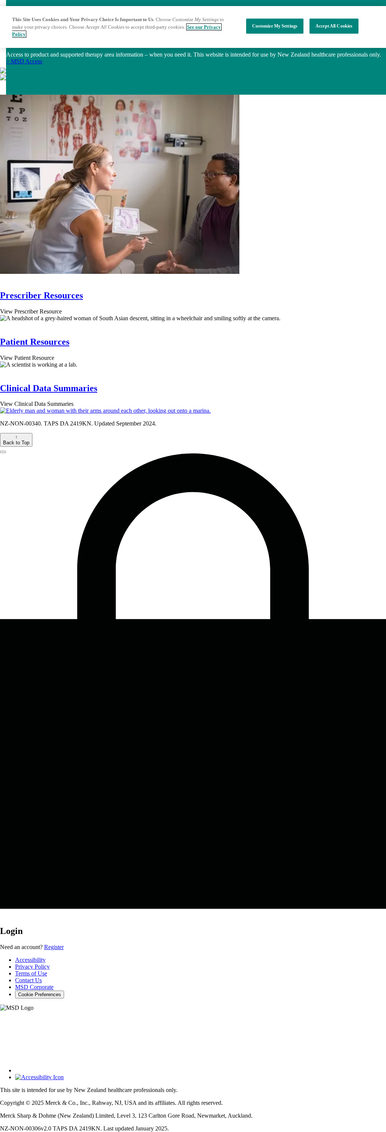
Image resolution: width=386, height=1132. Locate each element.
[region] (193, 27)
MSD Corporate (34, 987)
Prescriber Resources (41, 295)
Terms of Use (31, 973)
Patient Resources (34, 342)
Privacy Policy (32, 966)
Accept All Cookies (334, 26)
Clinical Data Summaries (48, 388)
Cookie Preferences (39, 994)
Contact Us (28, 980)
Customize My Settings (275, 26)
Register (54, 947)
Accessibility (30, 960)
